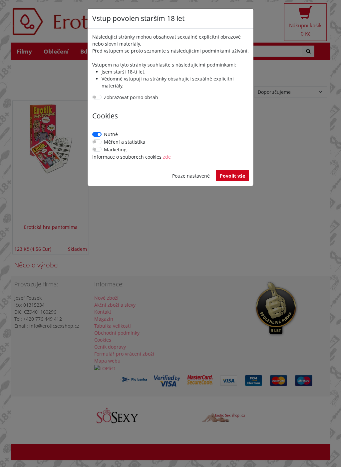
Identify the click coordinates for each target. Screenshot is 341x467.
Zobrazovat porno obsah (131, 97)
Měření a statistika (124, 142)
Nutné (111, 134)
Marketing (115, 149)
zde (167, 157)
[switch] (97, 97)
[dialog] (170, 233)
